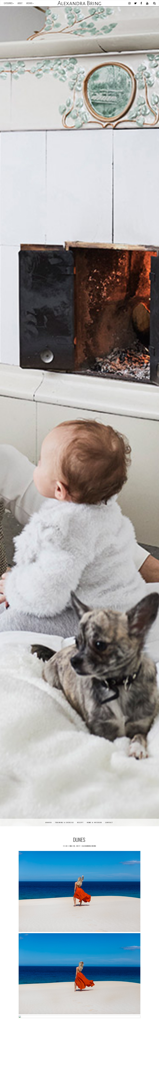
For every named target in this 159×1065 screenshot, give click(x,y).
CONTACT (109, 822)
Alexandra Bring (79, 3)
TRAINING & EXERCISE (64, 822)
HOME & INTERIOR (94, 822)
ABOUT (20, 3)
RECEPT (80, 822)
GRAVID (48, 822)
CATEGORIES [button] (8, 3)
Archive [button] (29, 3)
